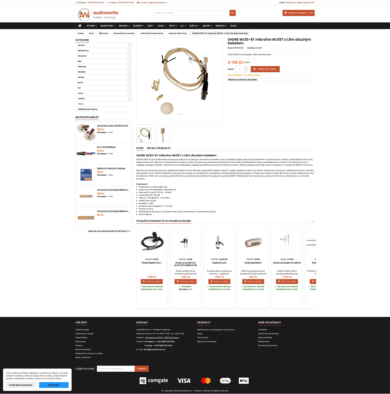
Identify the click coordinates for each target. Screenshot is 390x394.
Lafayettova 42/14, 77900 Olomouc (162, 337)
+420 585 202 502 (95, 2)
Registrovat (308, 2)
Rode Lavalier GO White (287, 262)
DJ (182, 25)
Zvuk (160, 25)
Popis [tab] (140, 148)
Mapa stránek (265, 337)
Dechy (206, 25)
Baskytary (107, 25)
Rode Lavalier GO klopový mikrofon (185, 264)
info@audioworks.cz (157, 2)
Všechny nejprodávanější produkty (110, 231)
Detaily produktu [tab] (159, 148)
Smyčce (220, 25)
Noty (172, 25)
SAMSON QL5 (219, 262)
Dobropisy (80, 341)
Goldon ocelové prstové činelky (113, 126)
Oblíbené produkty (88, 109)
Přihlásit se (291, 2)
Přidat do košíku (265, 69)
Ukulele (123, 25)
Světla (193, 25)
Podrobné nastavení (20, 385)
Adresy (78, 345)
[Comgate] (195, 380)
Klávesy (137, 25)
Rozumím (54, 385)
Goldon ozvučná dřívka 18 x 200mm (113, 190)
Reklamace (264, 341)
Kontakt (142, 322)
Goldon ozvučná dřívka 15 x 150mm (113, 211)
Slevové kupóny (83, 349)
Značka (251, 48)
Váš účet (81, 322)
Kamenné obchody (267, 345)
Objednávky (81, 337)
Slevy (233, 25)
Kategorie (82, 40)
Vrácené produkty (84, 333)
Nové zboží (202, 337)
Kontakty (262, 329)
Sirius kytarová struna (111, 168)
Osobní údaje (82, 329)
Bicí (150, 25)
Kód (230, 48)
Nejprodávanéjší (87, 117)
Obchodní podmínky (268, 333)
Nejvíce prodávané (206, 341)
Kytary (91, 25)
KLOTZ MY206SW (106, 147)
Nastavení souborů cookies (89, 353)
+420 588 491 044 (125, 2)
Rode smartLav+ (151, 262)
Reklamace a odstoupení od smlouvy (215, 329)
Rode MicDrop (253, 262)
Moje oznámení (83, 357)
